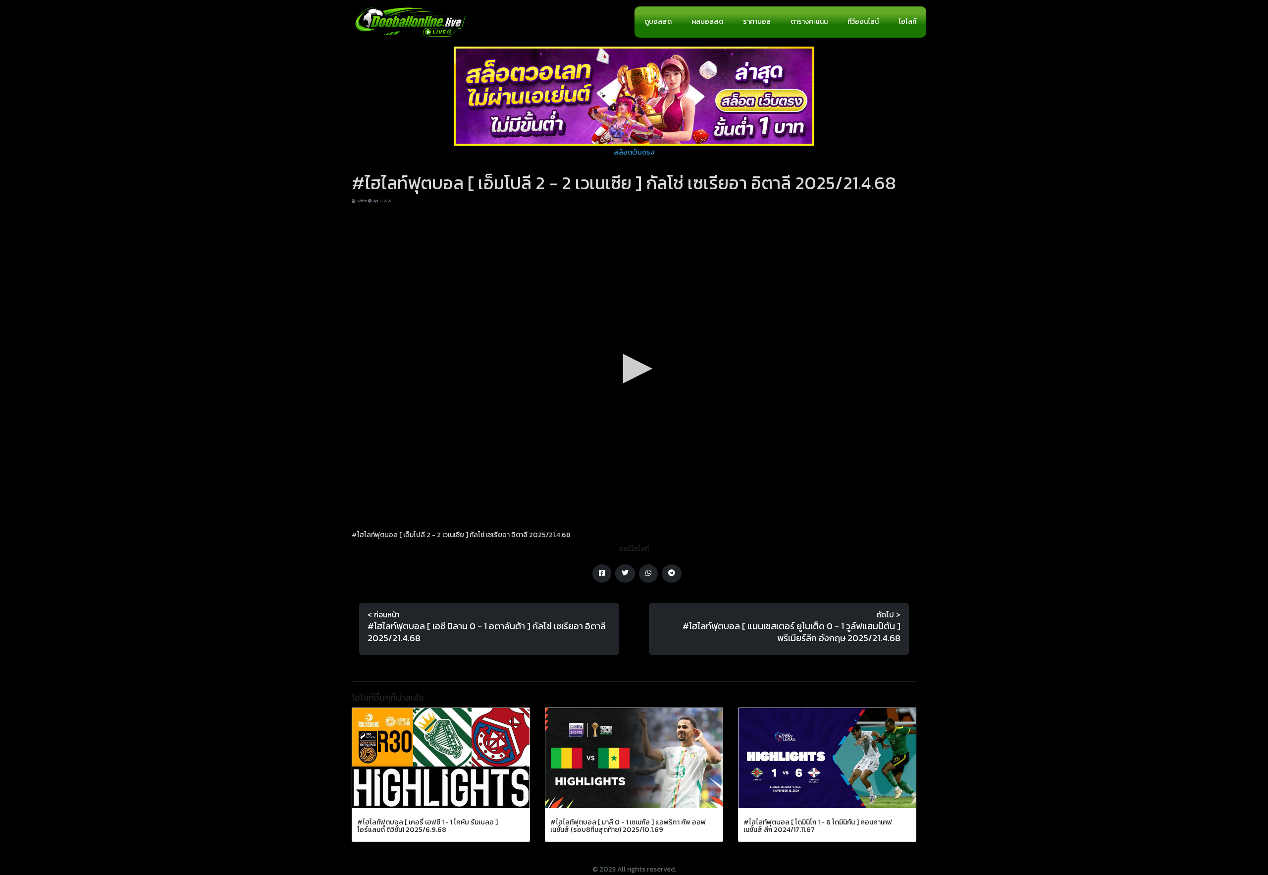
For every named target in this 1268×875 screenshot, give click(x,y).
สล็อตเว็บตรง (634, 152)
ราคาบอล (757, 21)
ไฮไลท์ (907, 21)
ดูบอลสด (658, 21)
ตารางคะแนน (809, 21)
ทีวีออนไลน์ (863, 21)
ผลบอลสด (707, 21)
